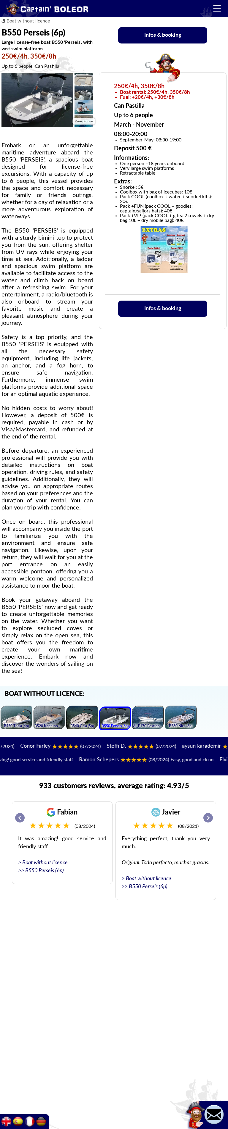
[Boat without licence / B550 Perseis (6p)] (115, 719)
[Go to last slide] (20, 817)
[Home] (47, 10)
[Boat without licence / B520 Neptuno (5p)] (49, 718)
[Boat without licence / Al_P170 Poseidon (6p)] (148, 718)
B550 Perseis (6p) (44, 870)
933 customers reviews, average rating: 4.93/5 (114, 786)
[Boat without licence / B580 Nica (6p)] (180, 718)
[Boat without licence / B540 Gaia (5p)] (82, 718)
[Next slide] (208, 817)
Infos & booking (162, 35)
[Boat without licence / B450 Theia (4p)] (16, 718)
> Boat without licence (43, 862)
